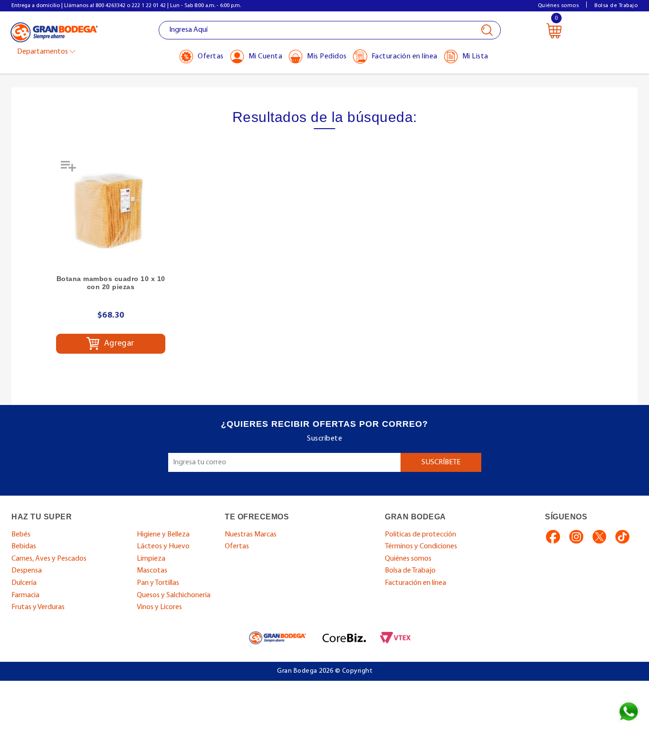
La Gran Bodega (54, 31)
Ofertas (237, 546)
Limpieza (151, 559)
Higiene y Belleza (163, 534)
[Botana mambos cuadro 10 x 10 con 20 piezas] (110, 210)
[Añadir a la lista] (69, 169)
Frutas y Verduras (38, 607)
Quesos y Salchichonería (173, 595)
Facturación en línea (415, 583)
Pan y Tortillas (158, 583)
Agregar (118, 343)
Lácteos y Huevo (163, 546)
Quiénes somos (558, 6)
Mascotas (152, 570)
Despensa (26, 570)
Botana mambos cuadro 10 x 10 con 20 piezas (111, 283)
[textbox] (330, 30)
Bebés (20, 534)
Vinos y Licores (159, 607)
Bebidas (23, 546)
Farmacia (25, 595)
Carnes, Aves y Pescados (48, 559)
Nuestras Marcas (251, 534)
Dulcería (24, 583)
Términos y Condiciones (421, 546)
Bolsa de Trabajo (616, 6)
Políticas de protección (420, 534)
